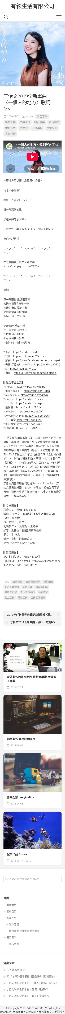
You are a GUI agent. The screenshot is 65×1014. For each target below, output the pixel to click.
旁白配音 (14, 666)
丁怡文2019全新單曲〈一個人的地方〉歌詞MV (32, 983)
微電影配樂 (42, 587)
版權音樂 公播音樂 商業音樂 (24, 930)
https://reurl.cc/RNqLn (29, 424)
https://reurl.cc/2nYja (28, 407)
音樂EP (24, 128)
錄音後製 (39, 122)
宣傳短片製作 (40, 655)
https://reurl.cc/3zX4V (30, 411)
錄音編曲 (54, 122)
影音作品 (11, 918)
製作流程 (14, 924)
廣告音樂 (42, 116)
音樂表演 (11, 937)
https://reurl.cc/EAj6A (37, 415)
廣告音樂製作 (33, 581)
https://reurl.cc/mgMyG (34, 395)
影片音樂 (27, 587)
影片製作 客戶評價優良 (21, 739)
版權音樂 (43, 592)
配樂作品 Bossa (17, 854)
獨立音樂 (9, 597)
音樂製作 (10, 133)
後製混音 (25, 122)
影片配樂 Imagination (20, 797)
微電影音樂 (11, 592)
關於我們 (11, 911)
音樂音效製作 (38, 597)
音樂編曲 (52, 128)
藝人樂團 (14, 943)
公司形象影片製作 (18, 655)
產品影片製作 (30, 666)
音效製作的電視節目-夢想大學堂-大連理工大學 (31, 679)
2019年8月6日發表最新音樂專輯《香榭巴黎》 (31, 976)
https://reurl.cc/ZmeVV (29, 399)
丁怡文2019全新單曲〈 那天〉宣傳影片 (28, 995)
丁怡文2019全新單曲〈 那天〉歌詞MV (27, 989)
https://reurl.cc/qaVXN (26, 352)
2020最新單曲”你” (16, 970)
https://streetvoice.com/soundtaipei (35, 372)
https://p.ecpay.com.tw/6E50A (21, 266)
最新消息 (11, 905)
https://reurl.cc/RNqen (37, 390)
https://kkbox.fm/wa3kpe (30, 386)
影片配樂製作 (12, 587)
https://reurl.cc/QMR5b (28, 428)
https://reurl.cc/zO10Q (47, 364)
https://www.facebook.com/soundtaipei (36, 360)
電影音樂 (10, 128)
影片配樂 (10, 122)
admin (29, 116)
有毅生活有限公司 (32, 6)
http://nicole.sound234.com (29, 356)
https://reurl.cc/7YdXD (23, 368)
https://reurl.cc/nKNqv (29, 403)
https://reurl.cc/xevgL (29, 419)
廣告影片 (14, 728)
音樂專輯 (37, 128)
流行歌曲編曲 (27, 592)
